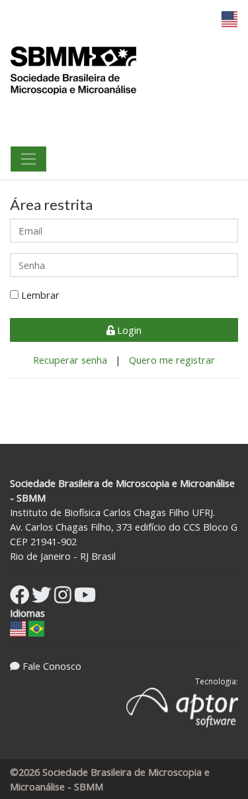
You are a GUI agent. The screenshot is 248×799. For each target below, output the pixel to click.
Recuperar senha (71, 359)
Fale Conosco (51, 665)
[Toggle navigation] (28, 159)
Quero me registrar (172, 359)
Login (128, 330)
